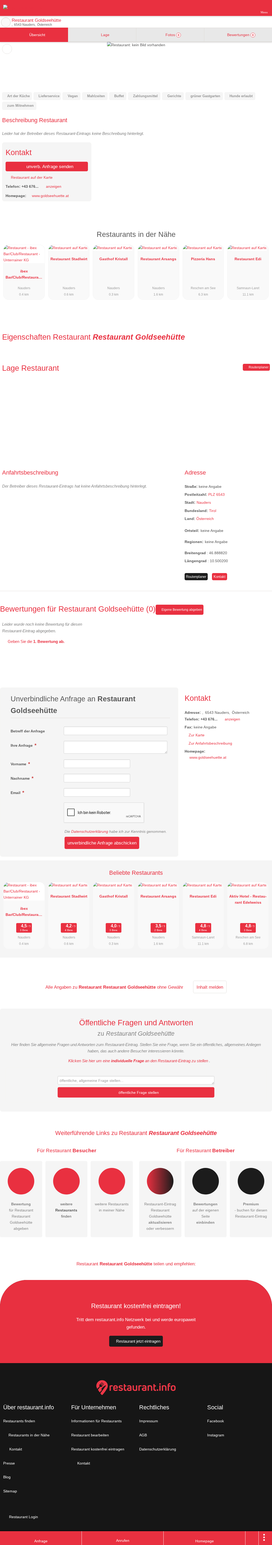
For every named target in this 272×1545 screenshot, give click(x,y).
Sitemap (10, 1491)
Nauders (204, 502)
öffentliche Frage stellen (138, 1092)
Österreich (205, 519)
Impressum (148, 1421)
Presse (9, 1463)
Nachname (21, 778)
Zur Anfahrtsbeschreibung (210, 743)
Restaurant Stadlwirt (68, 259)
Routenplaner (258, 367)
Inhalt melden (210, 987)
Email (16, 793)
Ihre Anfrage (22, 745)
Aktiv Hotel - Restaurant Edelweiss (248, 899)
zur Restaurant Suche (6, 22)
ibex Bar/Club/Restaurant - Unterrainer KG (24, 275)
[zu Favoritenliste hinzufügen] (7, 49)
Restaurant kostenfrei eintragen (97, 1449)
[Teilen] (252, 1538)
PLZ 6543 (216, 494)
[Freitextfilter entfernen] (247, 7)
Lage (104, 35)
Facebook (215, 1421)
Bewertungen (240, 35)
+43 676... (30, 186)
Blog (7, 1477)
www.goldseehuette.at (50, 196)
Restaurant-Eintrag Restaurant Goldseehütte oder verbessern (160, 1216)
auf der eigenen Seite (205, 1213)
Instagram (215, 1435)
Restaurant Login (23, 1517)
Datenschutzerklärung (89, 831)
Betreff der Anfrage (28, 731)
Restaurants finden (19, 1421)
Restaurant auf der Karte (31, 177)
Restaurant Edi (248, 259)
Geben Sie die (36, 641)
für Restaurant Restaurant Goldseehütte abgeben (21, 1216)
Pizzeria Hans (203, 259)
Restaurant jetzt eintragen (138, 1341)
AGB (143, 1435)
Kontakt (220, 577)
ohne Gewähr (170, 987)
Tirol (212, 511)
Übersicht (36, 35)
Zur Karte (197, 735)
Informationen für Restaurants (96, 1421)
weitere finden (66, 1210)
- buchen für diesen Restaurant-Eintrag (251, 1210)
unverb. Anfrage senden (49, 166)
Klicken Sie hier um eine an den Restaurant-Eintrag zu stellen (138, 1061)
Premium (261, 239)
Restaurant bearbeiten (90, 1435)
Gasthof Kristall (113, 259)
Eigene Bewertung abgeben (181, 610)
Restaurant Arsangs (158, 259)
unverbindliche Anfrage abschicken (102, 843)
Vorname (19, 764)
